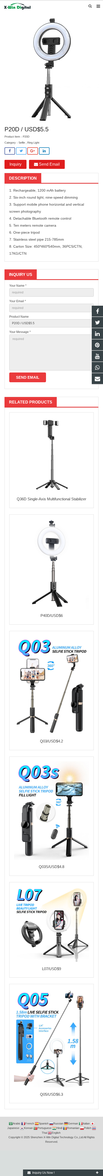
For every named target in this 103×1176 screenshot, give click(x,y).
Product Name (19, 316)
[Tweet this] (21, 151)
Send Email (49, 164)
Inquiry (16, 164)
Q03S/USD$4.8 (51, 867)
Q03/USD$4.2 (51, 741)
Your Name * (17, 285)
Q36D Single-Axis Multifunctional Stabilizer (51, 499)
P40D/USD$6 (51, 615)
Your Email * (17, 301)
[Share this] (9, 151)
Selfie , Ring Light (28, 142)
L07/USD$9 (51, 969)
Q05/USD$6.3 (51, 1094)
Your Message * (20, 332)
